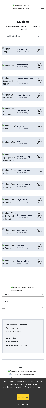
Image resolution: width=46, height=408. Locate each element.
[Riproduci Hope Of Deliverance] (39, 95)
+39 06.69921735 (15, 328)
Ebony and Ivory (23, 261)
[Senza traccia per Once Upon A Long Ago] (41, 171)
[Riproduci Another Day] (39, 65)
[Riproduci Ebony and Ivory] (39, 261)
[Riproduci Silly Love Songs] (39, 215)
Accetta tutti (23, 397)
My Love (20, 126)
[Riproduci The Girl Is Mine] (39, 50)
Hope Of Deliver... (24, 95)
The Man (20, 246)
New (19, 141)
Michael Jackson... (23, 51)
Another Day (22, 65)
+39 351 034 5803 (14, 331)
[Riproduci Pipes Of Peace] (39, 185)
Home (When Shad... (25, 80)
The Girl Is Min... (24, 49)
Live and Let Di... (24, 111)
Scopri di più (22, 390)
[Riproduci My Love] (39, 126)
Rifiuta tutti (23, 404)
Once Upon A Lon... (25, 170)
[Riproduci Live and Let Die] (39, 111)
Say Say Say (22, 200)
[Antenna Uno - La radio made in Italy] (23, 8)
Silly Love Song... (24, 215)
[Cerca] (3, 8)
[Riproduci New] (39, 141)
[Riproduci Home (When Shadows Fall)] (39, 80)
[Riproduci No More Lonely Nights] (39, 157)
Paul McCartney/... (23, 232)
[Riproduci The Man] (39, 246)
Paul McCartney (22, 67)
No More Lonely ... (24, 156)
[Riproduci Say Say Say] (39, 200)
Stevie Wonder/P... (23, 263)
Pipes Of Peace (23, 184)
